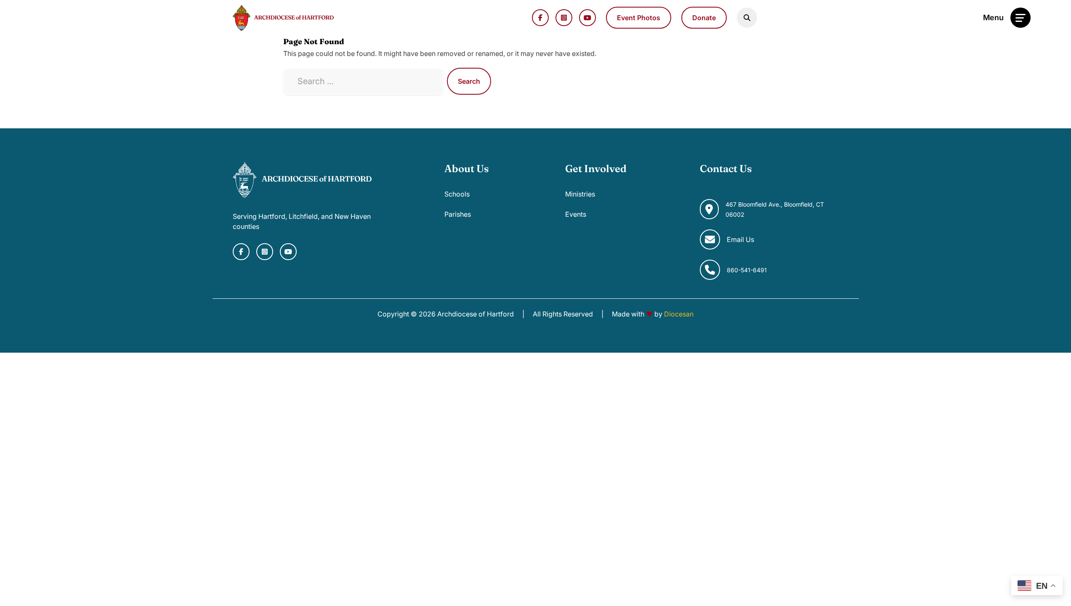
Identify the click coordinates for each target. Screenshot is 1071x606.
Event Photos (638, 17)
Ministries (580, 194)
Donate (704, 17)
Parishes (457, 214)
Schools (457, 194)
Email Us (740, 239)
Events (575, 214)
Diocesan (679, 314)
